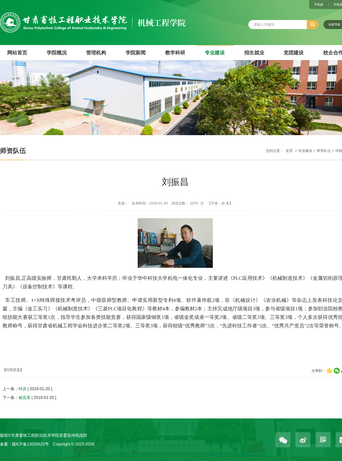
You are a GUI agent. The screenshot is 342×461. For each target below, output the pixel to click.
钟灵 (23, 389)
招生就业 (254, 52)
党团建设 (294, 52)
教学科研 (175, 52)
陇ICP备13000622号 (30, 444)
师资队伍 (324, 151)
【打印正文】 (13, 370)
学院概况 (57, 52)
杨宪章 (25, 397)
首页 (289, 151)
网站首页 (17, 52)
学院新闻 (136, 52)
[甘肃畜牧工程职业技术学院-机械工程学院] (93, 16)
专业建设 (215, 52)
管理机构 (96, 52)
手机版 (318, 4)
